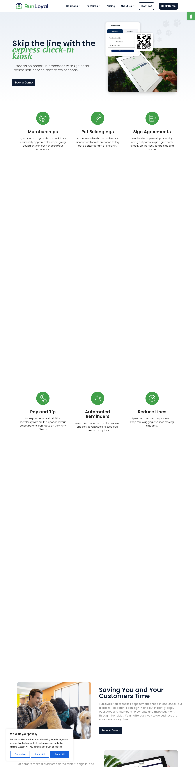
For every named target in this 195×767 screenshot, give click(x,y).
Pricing (110, 6)
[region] (39, 745)
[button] (191, 16)
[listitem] (141, 712)
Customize (20, 754)
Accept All (60, 754)
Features (92, 6)
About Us (126, 6)
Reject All (40, 754)
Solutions (72, 6)
